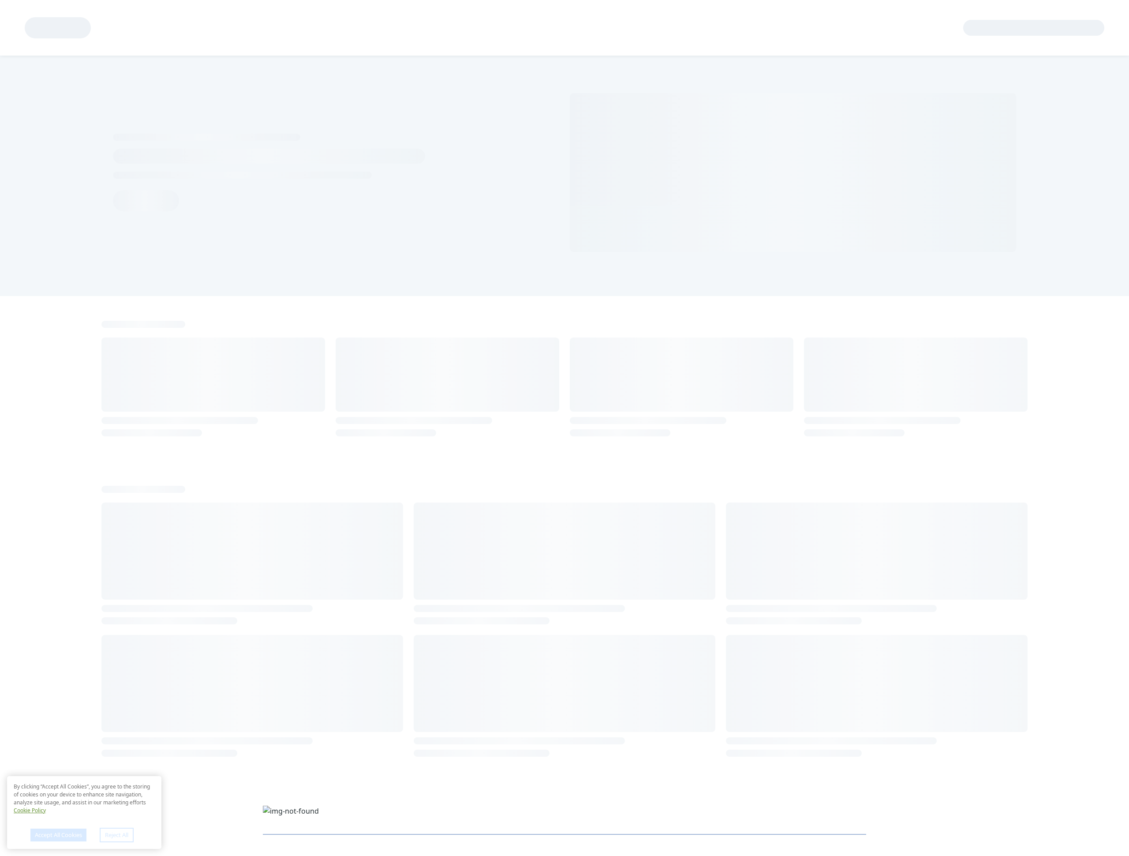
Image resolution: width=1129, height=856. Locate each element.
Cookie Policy (30, 810)
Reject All (116, 835)
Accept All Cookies (58, 835)
